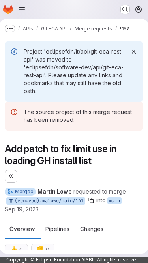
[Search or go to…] (125, 9)
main (114, 201)
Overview (22, 229)
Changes (91, 229)
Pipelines (57, 229)
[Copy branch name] (91, 200)
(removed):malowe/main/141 (48, 201)
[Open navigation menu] (21, 9)
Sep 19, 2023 (22, 209)
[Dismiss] (134, 51)
